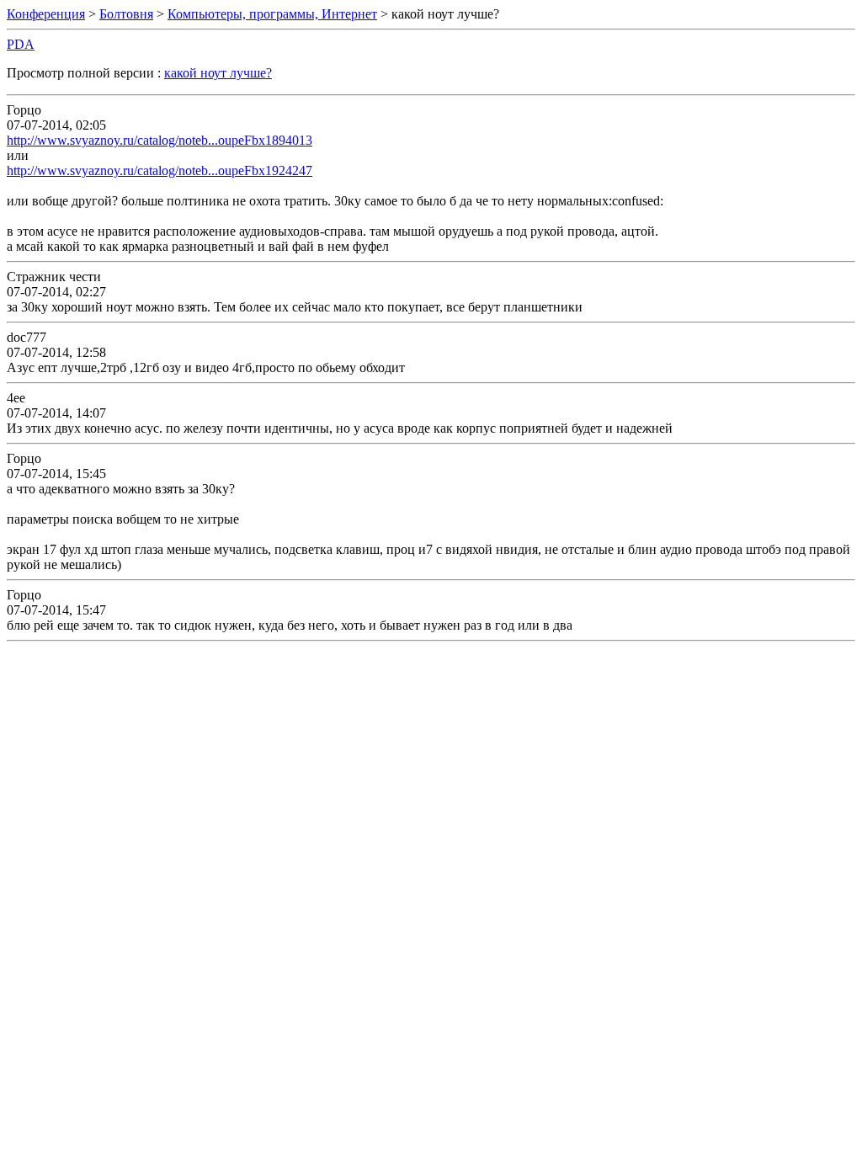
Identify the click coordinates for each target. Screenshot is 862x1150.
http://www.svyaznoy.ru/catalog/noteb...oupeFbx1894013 (159, 140)
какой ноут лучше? (218, 73)
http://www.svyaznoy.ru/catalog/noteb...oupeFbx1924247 (159, 170)
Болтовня (126, 14)
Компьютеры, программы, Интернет (272, 14)
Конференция (46, 14)
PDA (21, 44)
